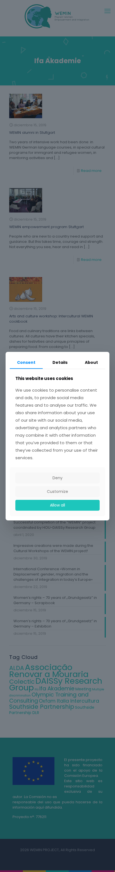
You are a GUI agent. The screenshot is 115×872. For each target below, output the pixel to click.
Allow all (57, 505)
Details (60, 362)
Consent (26, 362)
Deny (57, 478)
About (91, 362)
